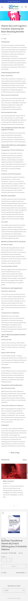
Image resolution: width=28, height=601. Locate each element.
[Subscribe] (23, 590)
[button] (2, 7)
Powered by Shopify (17, 598)
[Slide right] (17, 505)
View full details (20, 572)
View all (25, 459)
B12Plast (11, 598)
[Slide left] (10, 505)
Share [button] (4, 38)
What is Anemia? (8, 481)
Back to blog (15, 453)
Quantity (3, 556)
